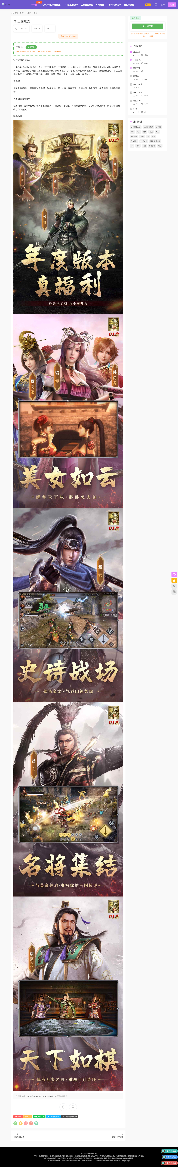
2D (148, 136)
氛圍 (142, 136)
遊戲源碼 (71, 4)
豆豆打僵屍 (137, 92)
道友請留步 (137, 84)
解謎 (144, 146)
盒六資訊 (115, 4)
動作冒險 (152, 146)
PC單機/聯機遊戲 (52, 4)
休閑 (138, 146)
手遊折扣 (28, 1117)
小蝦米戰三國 (18, 1137)
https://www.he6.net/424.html (40, 1096)
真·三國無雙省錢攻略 (70, 1117)
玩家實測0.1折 (39, 1117)
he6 (132, 132)
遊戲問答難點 (148, 127)
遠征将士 (136, 100)
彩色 (159, 146)
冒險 (151, 132)
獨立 (157, 132)
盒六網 (158, 127)
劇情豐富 (134, 136)
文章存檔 (130, 4)
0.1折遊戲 (18, 1117)
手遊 (36, 3)
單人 (138, 132)
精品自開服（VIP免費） (94, 4)
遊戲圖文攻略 (135, 127)
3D (132, 146)
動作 (144, 132)
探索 (153, 136)
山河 (135, 108)
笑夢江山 (136, 68)
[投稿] (156, 4)
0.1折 (38, 29)
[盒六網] (13, 4)
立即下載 (31, 47)
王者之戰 (136, 60)
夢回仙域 (136, 76)
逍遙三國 (136, 52)
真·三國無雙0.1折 (53, 1117)
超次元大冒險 (117, 1137)
